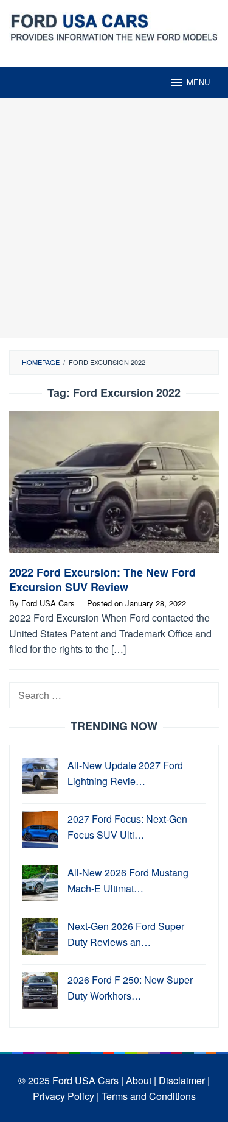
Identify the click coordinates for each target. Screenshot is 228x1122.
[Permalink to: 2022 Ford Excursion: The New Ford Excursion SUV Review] (114, 487)
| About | (138, 1080)
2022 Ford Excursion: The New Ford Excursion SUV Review (102, 579)
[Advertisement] (114, 218)
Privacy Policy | (66, 1096)
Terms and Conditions (149, 1096)
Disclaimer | (184, 1080)
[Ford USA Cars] (114, 26)
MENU (198, 82)
